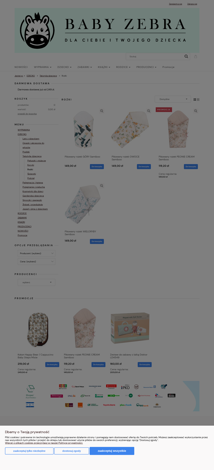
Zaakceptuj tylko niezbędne (29, 451)
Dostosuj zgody (71, 451)
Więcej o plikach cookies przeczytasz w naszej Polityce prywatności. (44, 443)
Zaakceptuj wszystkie (112, 450)
